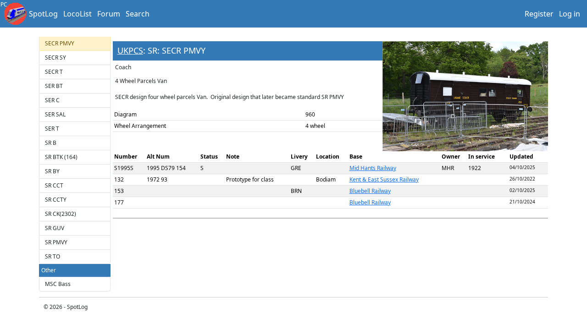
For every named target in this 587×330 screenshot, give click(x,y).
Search (138, 14)
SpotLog (43, 14)
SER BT (54, 86)
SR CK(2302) (60, 214)
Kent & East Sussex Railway (384, 179)
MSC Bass (58, 284)
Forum (108, 14)
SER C (52, 100)
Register (539, 14)
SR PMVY (56, 242)
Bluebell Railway (370, 191)
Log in (569, 14)
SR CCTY (55, 200)
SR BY (52, 171)
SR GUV (54, 228)
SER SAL (55, 114)
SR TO (52, 256)
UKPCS (130, 50)
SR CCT (54, 185)
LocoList (77, 14)
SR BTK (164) (61, 157)
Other (48, 270)
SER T (52, 128)
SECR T (54, 72)
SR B (50, 143)
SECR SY (55, 57)
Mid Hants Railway (372, 168)
